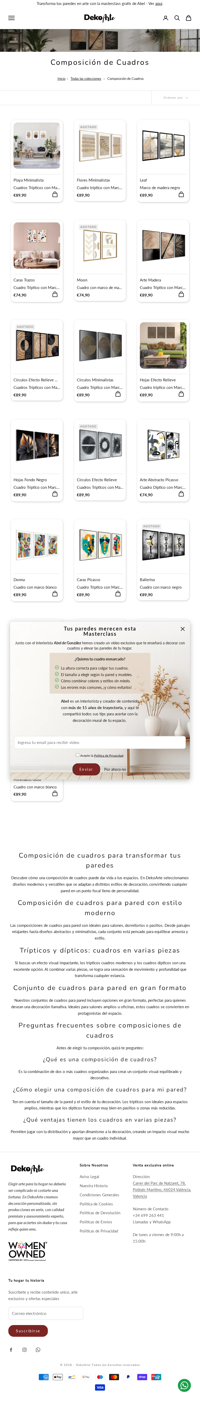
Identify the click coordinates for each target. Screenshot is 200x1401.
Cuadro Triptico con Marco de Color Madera (37, 287)
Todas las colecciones (86, 78)
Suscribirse (28, 1331)
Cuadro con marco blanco (35, 587)
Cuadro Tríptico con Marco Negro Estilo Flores (37, 487)
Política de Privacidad (108, 755)
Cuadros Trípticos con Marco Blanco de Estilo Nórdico (37, 187)
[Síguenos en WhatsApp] (38, 1349)
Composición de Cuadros (125, 78)
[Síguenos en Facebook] (11, 1349)
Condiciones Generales (99, 1194)
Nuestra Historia (94, 1185)
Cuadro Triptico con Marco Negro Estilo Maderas (163, 287)
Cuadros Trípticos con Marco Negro (37, 387)
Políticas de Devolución (100, 1212)
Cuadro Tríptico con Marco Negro (100, 387)
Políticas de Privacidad (99, 1231)
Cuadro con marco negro (161, 587)
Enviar (86, 769)
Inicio (61, 78)
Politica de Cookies (96, 1203)
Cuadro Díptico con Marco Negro (163, 487)
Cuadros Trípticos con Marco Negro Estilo (100, 487)
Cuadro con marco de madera (100, 287)
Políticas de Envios (96, 1221)
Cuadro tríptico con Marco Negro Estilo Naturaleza (163, 387)
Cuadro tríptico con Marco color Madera (100, 187)
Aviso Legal (89, 1176)
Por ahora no (115, 769)
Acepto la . (101, 755)
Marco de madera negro (160, 187)
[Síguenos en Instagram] (24, 1349)
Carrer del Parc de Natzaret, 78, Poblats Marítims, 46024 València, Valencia (162, 1189)
